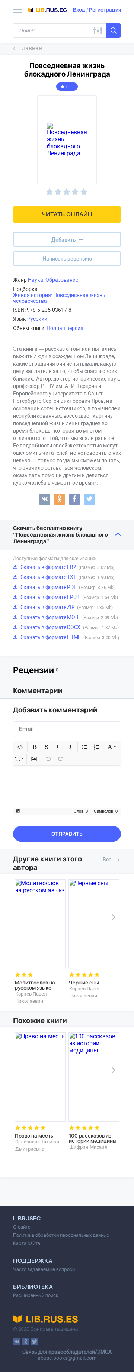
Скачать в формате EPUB (68, 597)
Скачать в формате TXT (66, 577)
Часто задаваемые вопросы (44, 1269)
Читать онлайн (67, 214)
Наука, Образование (53, 280)
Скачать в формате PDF (67, 587)
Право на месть (34, 1136)
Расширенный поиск (35, 1295)
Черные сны (84, 983)
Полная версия (65, 328)
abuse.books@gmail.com (67, 1358)
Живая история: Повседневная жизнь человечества (59, 298)
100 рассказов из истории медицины (93, 1138)
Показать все (117, 859)
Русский (37, 319)
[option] (40, 941)
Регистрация (105, 10)
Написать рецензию (67, 259)
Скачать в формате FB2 (66, 567)
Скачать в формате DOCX (69, 627)
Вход (79, 10)
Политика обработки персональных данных (61, 1235)
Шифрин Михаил (88, 1147)
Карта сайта (26, 1243)
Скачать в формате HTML (69, 637)
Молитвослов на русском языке (35, 985)
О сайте (22, 1227)
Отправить (67, 834)
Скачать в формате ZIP (66, 607)
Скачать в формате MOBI (68, 617)
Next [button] (112, 917)
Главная (30, 48)
